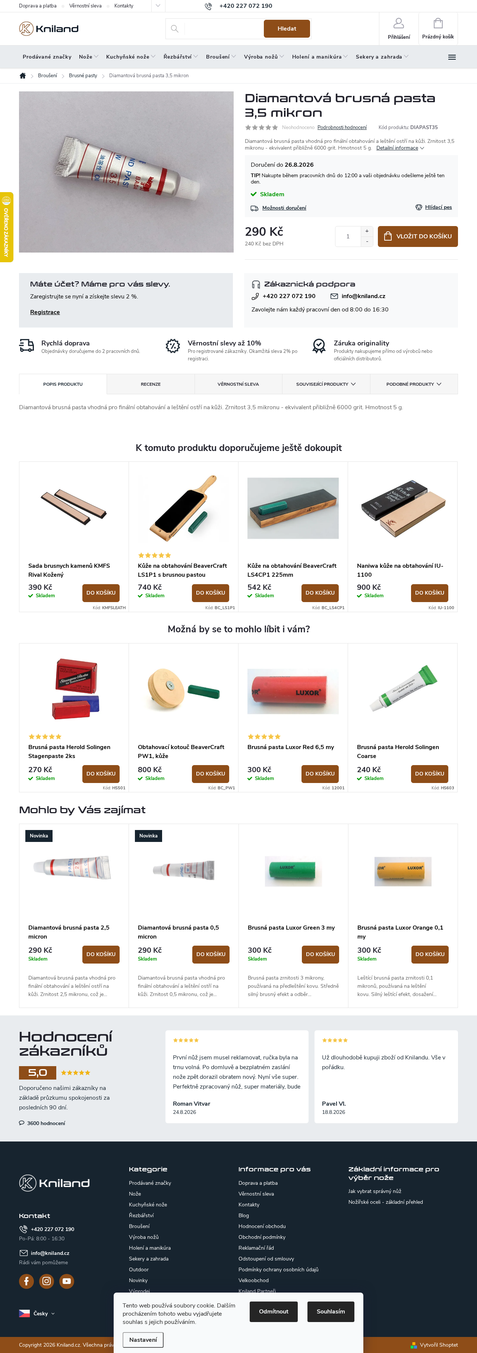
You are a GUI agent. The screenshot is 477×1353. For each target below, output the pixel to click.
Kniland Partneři (257, 1291)
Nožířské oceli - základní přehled (385, 1202)
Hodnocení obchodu (262, 1226)
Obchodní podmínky (261, 1237)
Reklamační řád (256, 1248)
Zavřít (284, 270)
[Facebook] (26, 1281)
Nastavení (143, 1340)
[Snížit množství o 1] (367, 242)
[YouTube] (66, 1281)
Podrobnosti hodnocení (342, 128)
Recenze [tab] (151, 384)
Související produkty (322, 384)
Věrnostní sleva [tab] (238, 384)
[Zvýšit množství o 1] (367, 231)
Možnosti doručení (284, 208)
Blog (243, 1215)
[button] (74, 972)
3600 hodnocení (45, 1123)
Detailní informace (397, 147)
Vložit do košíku (424, 236)
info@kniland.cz (363, 296)
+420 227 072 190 (289, 296)
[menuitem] (47, 57)
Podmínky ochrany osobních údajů (278, 1269)
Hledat (287, 29)
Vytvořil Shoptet (439, 1345)
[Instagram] (46, 1281)
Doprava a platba (38, 6)
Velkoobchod (253, 1280)
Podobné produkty (410, 384)
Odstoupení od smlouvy (266, 1258)
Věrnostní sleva (85, 6)
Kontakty (123, 6)
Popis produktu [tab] (63, 384)
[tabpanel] (74, 537)
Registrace (45, 312)
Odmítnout (273, 1311)
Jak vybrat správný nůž (374, 1191)
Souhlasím (331, 1311)
